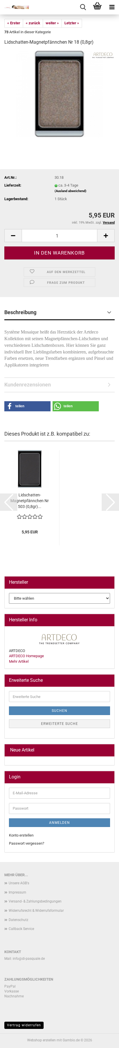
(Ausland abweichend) (70, 191)
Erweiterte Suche (59, 724)
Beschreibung (20, 312)
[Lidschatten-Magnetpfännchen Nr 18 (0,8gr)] (59, 94)
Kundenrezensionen (27, 385)
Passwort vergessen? (26, 843)
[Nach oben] (103, 1039)
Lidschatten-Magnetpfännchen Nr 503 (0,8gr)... (29, 501)
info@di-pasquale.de (29, 959)
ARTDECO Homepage (26, 656)
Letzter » (71, 23)
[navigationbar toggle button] (112, 7)
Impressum (17, 892)
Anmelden (59, 823)
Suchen (59, 711)
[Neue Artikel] (107, 750)
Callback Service (21, 929)
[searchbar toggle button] (83, 7)
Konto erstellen (21, 835)
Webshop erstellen (41, 1040)
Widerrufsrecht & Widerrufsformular (36, 911)
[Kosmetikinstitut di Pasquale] (14, 7)
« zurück (33, 23)
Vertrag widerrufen (24, 1025)
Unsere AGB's (19, 883)
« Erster (13, 23)
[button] (13, 235)
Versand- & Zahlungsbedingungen (35, 901)
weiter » (52, 23)
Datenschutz (18, 920)
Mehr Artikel (19, 661)
